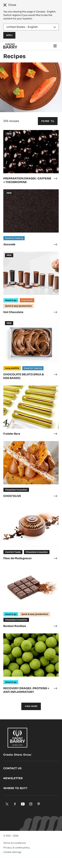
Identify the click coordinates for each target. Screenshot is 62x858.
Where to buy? (15, 788)
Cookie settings (12, 852)
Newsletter (13, 778)
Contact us (12, 768)
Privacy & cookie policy (16, 847)
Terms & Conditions (14, 842)
